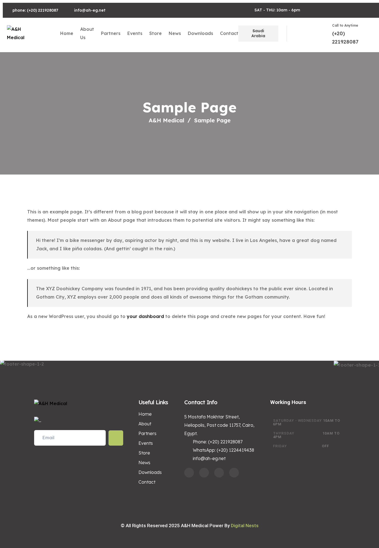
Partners (110, 33)
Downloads (200, 33)
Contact (229, 33)
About (144, 423)
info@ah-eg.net (89, 10)
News (175, 33)
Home (66, 33)
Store (155, 33)
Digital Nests (245, 525)
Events (134, 33)
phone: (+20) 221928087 (35, 10)
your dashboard (145, 316)
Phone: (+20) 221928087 (217, 442)
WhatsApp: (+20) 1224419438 (223, 450)
